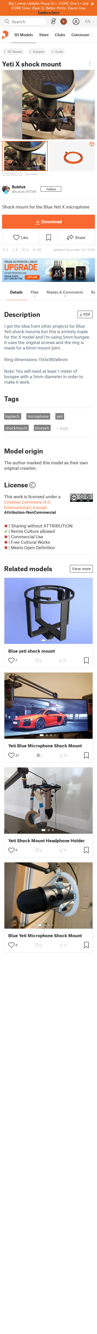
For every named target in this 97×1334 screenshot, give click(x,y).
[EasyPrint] (53, 21)
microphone (38, 416)
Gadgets (38, 51)
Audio (59, 51)
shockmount (16, 428)
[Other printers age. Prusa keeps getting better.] (48, 270)
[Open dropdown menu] (90, 63)
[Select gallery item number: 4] (55, 735)
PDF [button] (87, 314)
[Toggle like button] (11, 660)
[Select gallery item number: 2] (49, 640)
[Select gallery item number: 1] (43, 640)
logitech (12, 416)
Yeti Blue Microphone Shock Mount (45, 745)
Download (51, 221)
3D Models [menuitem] (23, 34)
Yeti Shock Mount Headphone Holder (46, 840)
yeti (60, 416)
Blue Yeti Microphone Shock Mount (45, 935)
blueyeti (42, 428)
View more (81, 568)
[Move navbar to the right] (91, 35)
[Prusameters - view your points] (63, 21)
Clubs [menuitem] (60, 34)
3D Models (15, 51)
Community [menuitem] (82, 34)
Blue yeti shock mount (31, 651)
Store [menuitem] (44, 34)
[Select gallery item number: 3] (53, 640)
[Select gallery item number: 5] (57, 925)
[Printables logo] (5, 34)
